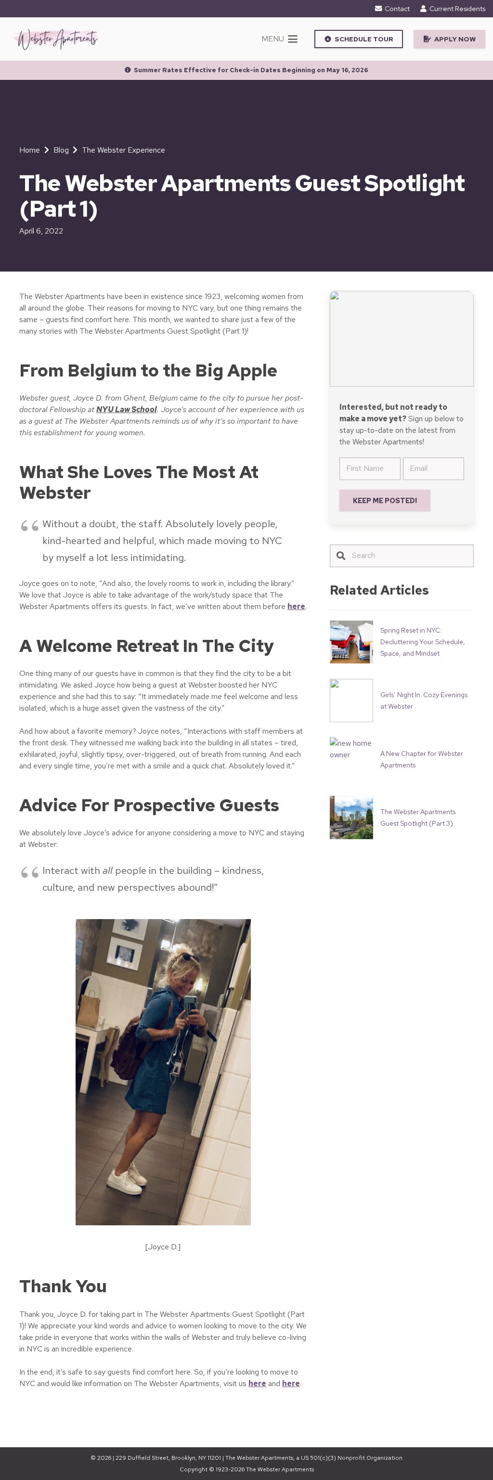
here (296, 606)
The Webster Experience (123, 150)
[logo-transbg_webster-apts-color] (55, 39)
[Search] (341, 556)
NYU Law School (126, 409)
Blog (61, 150)
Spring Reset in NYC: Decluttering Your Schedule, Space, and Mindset (422, 642)
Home (29, 150)
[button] (279, 39)
